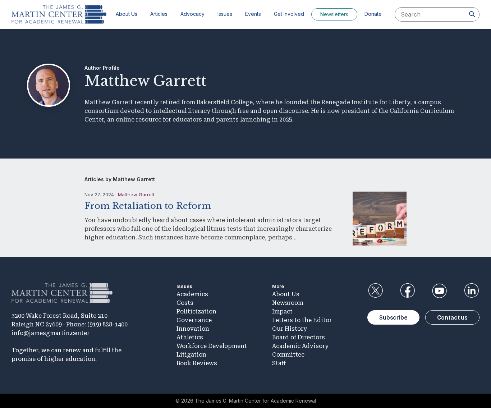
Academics (192, 294)
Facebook (407, 291)
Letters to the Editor (302, 320)
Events (253, 14)
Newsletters (334, 14)
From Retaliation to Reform (147, 206)
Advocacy (192, 14)
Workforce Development (211, 346)
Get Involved (289, 14)
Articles (159, 14)
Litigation (191, 354)
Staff (279, 363)
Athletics (189, 337)
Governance (194, 320)
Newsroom (287, 302)
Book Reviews (196, 363)
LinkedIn (471, 291)
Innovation (192, 328)
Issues (224, 14)
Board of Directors (298, 337)
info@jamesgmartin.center (51, 333)
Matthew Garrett (136, 194)
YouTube (440, 291)
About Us (126, 14)
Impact (282, 311)
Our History (289, 328)
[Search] (472, 14)
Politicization (196, 311)
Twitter (375, 291)
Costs (184, 302)
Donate (373, 14)
